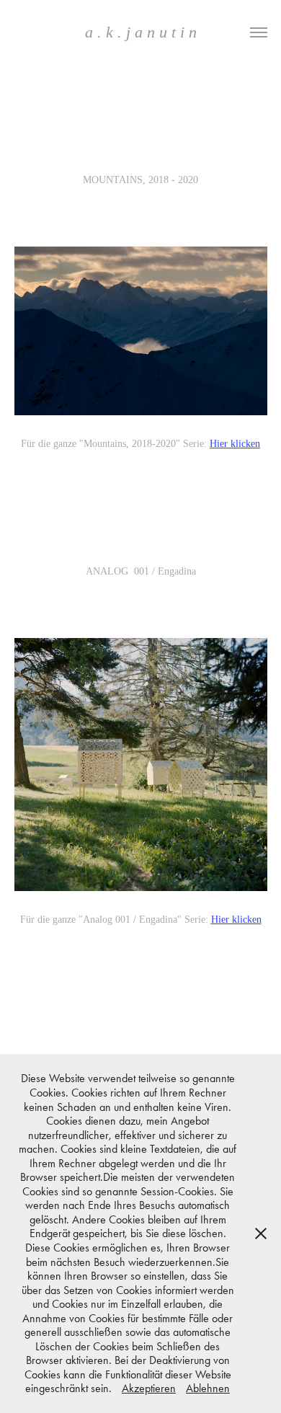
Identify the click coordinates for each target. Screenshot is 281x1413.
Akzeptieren (149, 1388)
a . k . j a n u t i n (141, 32)
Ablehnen (208, 1388)
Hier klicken (235, 443)
